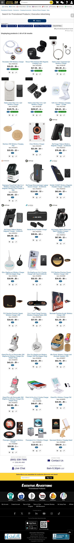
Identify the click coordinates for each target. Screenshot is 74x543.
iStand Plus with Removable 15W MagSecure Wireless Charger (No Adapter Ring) (13, 398)
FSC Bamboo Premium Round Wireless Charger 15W (61, 273)
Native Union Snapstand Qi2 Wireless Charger (61, 62)
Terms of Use (37, 504)
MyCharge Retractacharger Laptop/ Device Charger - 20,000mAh (37, 186)
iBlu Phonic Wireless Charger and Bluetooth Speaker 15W (60, 355)
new (48, 10)
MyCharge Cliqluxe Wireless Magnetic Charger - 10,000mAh (61, 144)
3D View (13, 6)
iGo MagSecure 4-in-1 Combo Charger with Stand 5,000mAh (37, 273)
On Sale (46, 6)
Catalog (6, 6)
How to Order (26, 504)
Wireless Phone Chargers (39, 10)
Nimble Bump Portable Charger (37, 229)
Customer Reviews (49, 504)
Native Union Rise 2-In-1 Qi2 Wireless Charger (13, 103)
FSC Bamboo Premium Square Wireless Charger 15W (13, 314)
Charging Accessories (26, 10)
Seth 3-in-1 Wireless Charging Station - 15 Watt (61, 103)
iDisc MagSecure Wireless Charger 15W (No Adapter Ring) (13, 273)
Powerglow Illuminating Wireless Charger (13, 441)
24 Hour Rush (22, 6)
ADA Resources (40, 506)
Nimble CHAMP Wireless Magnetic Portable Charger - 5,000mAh (61, 186)
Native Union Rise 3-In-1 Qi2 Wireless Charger (37, 103)
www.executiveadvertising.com (37, 539)
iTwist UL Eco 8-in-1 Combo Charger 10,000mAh (36, 398)
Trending (53, 6)
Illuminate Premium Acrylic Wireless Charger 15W (61, 314)
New (8, 69)
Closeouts (69, 6)
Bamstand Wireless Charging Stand (61, 440)
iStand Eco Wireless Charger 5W (61, 397)
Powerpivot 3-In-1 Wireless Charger (37, 440)
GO (51, 2)
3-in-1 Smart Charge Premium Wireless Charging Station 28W (37, 314)
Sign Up (49, 477)
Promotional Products (6, 10)
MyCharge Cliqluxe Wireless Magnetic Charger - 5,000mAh (13, 230)
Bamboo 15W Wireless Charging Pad (13, 144)
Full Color (61, 6)
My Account (5, 504)
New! (30, 6)
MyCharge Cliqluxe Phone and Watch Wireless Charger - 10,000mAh (61, 231)
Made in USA (37, 6)
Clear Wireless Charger (37, 144)
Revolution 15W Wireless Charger (13, 62)
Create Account (15, 504)
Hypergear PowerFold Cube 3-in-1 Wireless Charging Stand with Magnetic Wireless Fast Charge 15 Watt (13, 187)
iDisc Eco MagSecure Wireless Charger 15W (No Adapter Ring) (37, 355)
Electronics (16, 10)
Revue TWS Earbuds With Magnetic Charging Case (37, 62)
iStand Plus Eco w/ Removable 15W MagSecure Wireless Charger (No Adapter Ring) (13, 356)
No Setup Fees (62, 504)
